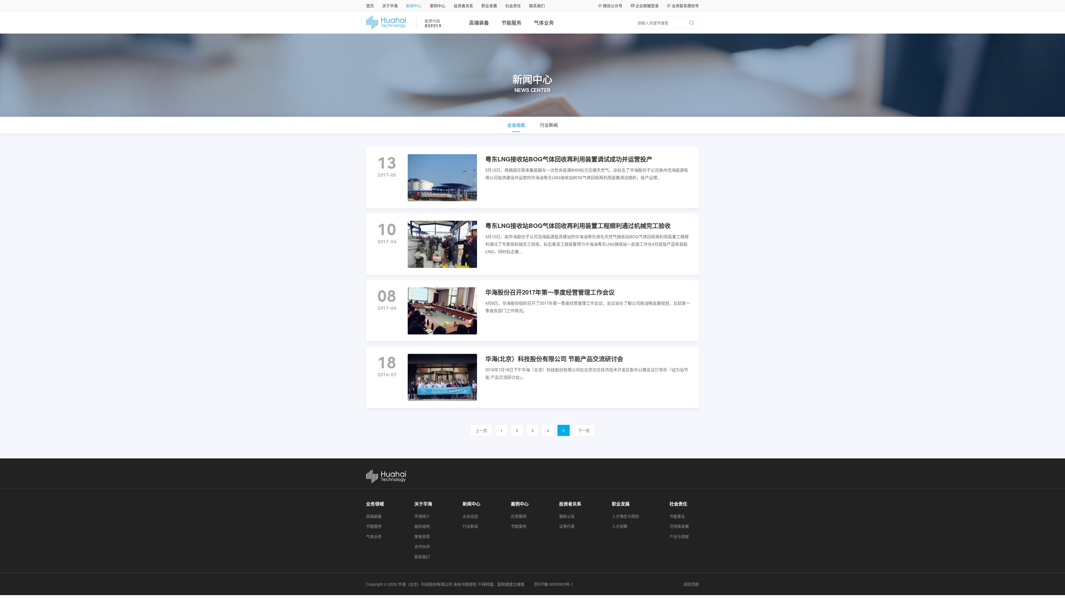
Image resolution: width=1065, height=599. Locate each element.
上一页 (481, 430)
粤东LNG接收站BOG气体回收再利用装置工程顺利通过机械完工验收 (578, 225)
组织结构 (422, 526)
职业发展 (489, 5)
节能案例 (518, 526)
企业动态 (516, 125)
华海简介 (422, 516)
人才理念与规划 (625, 516)
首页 (370, 5)
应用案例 (518, 516)
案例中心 (437, 5)
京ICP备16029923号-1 (553, 584)
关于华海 (390, 5)
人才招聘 (619, 526)
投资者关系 (463, 5)
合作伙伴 (422, 546)
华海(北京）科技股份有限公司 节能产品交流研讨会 (554, 358)
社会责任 (513, 5)
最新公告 (567, 516)
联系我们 (537, 5)
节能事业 (677, 516)
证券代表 (567, 526)
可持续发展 (679, 526)
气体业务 (544, 22)
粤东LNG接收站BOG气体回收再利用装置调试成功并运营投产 (568, 158)
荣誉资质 (422, 536)
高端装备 (479, 22)
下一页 (584, 430)
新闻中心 (414, 5)
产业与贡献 (679, 536)
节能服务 (511, 22)
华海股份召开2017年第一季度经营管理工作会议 (550, 292)
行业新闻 (549, 125)
